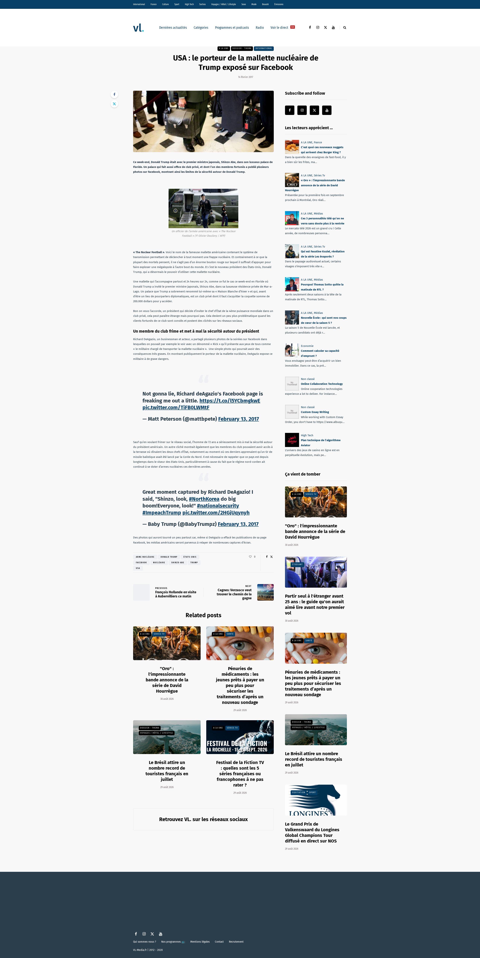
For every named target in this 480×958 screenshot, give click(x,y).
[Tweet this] (114, 104)
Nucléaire (159, 563)
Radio (260, 28)
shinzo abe (177, 563)
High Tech (189, 4)
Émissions (278, 4)
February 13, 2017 (238, 419)
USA (138, 568)
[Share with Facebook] (114, 94)
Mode (253, 4)
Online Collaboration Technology (322, 384)
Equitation (298, 792)
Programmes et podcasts (232, 28)
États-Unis (190, 557)
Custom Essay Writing (315, 412)
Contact (219, 941)
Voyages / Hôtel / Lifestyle (223, 4)
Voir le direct (282, 28)
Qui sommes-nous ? (144, 941)
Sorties (202, 4)
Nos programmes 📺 (173, 941)
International (139, 4)
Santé (230, 634)
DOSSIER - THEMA (241, 48)
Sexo (244, 4)
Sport (176, 4)
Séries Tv (159, 634)
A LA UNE (224, 48)
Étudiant (297, 564)
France (154, 4)
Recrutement (236, 941)
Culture (165, 4)
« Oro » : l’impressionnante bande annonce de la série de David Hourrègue (315, 185)
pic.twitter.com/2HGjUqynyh (216, 513)
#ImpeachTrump (161, 513)
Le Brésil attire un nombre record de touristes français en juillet (313, 759)
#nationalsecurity (218, 506)
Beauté (265, 4)
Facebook (141, 563)
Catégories (201, 28)
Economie (307, 346)
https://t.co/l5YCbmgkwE (230, 401)
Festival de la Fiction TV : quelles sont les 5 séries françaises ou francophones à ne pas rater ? (240, 774)
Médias (318, 213)
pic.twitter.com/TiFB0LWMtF (175, 407)
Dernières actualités (173, 28)
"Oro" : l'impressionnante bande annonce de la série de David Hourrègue (167, 680)
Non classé (308, 379)
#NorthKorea (204, 499)
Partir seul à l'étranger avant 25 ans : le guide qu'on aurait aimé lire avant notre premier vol (315, 604)
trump (194, 563)
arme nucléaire (145, 557)
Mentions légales (200, 941)
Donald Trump (169, 557)
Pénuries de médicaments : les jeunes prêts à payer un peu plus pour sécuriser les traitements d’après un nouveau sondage (240, 685)
